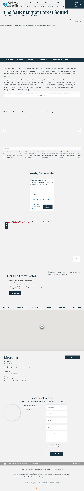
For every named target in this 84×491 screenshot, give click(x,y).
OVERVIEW (9, 60)
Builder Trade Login (55, 482)
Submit (56, 454)
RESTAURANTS (20, 308)
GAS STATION (76, 308)
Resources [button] (49, 6)
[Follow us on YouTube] (79, 463)
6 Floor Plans (35, 204)
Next (79, 131)
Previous (4, 131)
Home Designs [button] (38, 6)
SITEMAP (30, 60)
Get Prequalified (57, 3)
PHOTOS (20, 60)
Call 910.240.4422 (29, 409)
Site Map (25, 482)
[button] (11, 222)
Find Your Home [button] (25, 6)
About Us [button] (60, 6)
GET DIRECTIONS (42, 60)
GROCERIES (35, 308)
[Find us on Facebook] (74, 463)
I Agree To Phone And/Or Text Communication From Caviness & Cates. (55, 447)
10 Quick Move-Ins (36, 207)
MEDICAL (6, 308)
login (37, 5)
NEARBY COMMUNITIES (60, 60)
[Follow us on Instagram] (76, 463)
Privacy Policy (33, 482)
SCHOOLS (49, 308)
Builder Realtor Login (43, 482)
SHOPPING (62, 308)
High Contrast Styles (42, 484)
